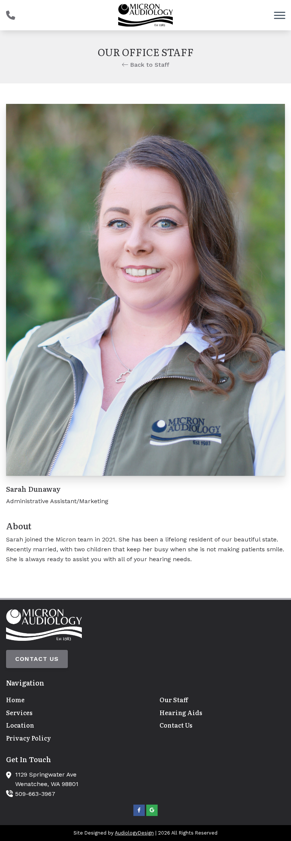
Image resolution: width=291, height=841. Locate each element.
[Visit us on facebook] (139, 810)
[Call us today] (10, 15)
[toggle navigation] (279, 15)
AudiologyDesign (134, 833)
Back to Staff (148, 64)
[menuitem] (68, 700)
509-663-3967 (35, 793)
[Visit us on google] (152, 810)
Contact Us (37, 658)
